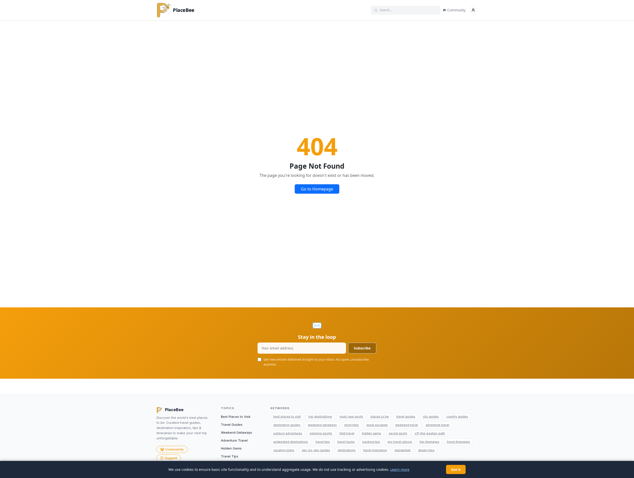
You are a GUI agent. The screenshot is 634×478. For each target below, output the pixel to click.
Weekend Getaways (236, 432)
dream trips (426, 450)
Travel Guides (231, 424)
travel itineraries (458, 442)
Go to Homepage (317, 189)
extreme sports (321, 433)
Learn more (399, 469)
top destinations (320, 416)
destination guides (286, 425)
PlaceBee (183, 10)
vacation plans (283, 450)
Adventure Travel (234, 440)
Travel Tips (229, 456)
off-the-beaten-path (430, 433)
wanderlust (403, 450)
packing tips (371, 442)
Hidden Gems (231, 448)
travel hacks (346, 442)
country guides (457, 416)
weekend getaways (322, 425)
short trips (351, 425)
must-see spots (351, 416)
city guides (431, 416)
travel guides (405, 416)
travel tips (323, 442)
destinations (347, 450)
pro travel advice (400, 442)
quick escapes (377, 425)
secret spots (398, 433)
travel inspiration (375, 450)
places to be (379, 416)
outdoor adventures (287, 433)
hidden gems (371, 433)
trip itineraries (429, 442)
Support (171, 458)
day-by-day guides (316, 450)
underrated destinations (290, 442)
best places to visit (287, 416)
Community (456, 10)
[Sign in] (473, 10)
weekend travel (406, 425)
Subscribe (362, 348)
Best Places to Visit (235, 417)
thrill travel (347, 433)
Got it (456, 469)
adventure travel (437, 425)
